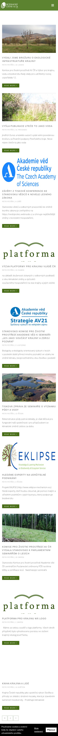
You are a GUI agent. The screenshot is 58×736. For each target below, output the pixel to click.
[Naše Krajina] (9, 5)
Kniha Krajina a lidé (15, 683)
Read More (10, 85)
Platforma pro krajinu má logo (24, 618)
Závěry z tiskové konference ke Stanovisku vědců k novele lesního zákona (27, 194)
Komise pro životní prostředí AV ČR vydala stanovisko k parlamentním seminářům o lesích (26, 550)
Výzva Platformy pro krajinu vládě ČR (29, 266)
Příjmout (51, 730)
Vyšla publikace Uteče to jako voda (27, 126)
